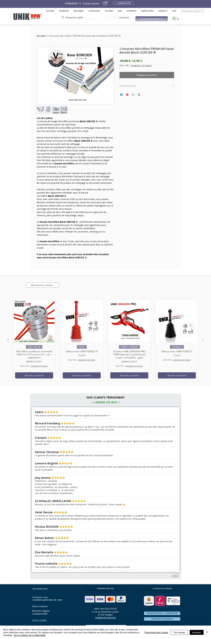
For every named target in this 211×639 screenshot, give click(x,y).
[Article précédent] (8, 340)
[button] (123, 3)
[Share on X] (139, 95)
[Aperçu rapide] (34, 321)
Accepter (196, 632)
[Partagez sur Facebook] (121, 95)
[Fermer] (207, 632)
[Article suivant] (203, 340)
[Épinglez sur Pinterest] (127, 95)
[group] (105, 340)
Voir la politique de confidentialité (30, 635)
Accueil (41, 36)
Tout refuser (179, 632)
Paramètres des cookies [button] (156, 632)
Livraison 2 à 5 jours (141, 65)
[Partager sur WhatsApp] (133, 95)
